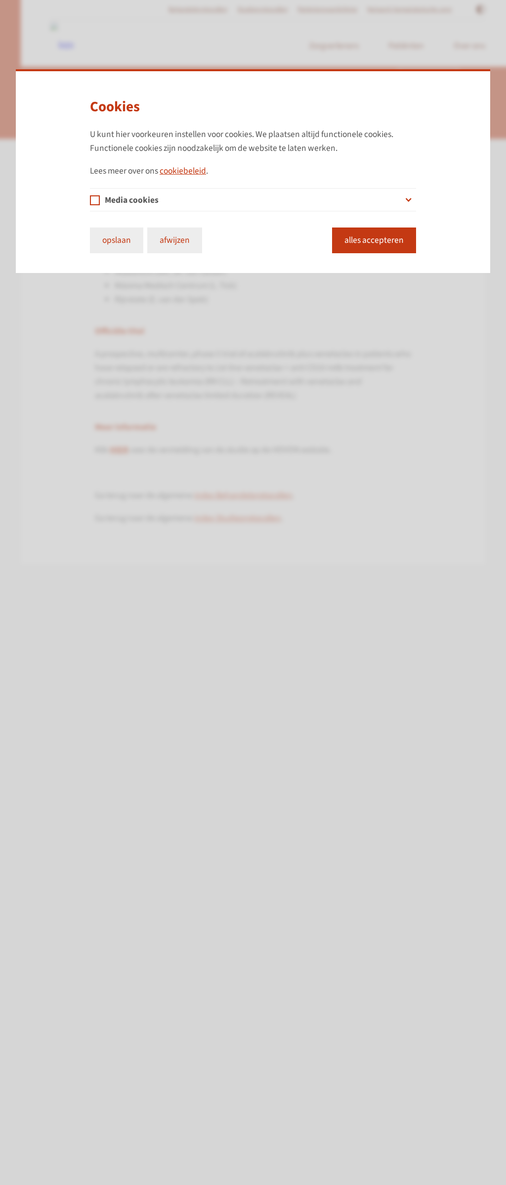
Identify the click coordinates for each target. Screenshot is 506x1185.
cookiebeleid (183, 171)
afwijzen (175, 240)
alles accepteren (374, 240)
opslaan (116, 240)
